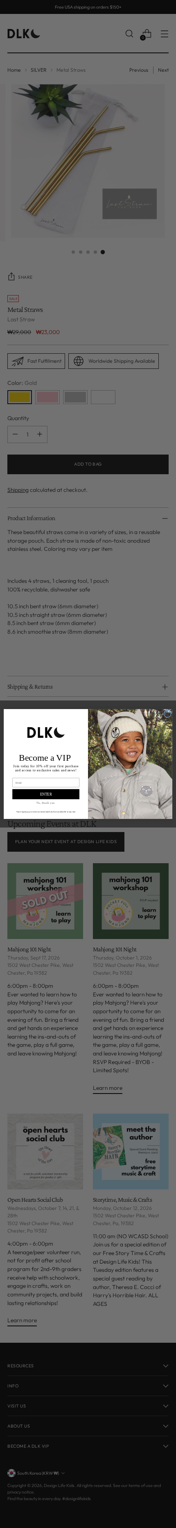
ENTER (46, 794)
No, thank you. (45, 803)
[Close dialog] (167, 714)
